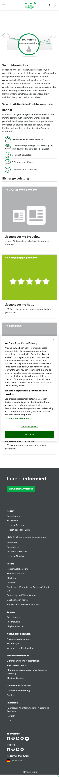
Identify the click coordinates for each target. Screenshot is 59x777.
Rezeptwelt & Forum (17, 568)
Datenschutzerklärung (18, 690)
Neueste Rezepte (16, 525)
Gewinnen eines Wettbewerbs (27, 139)
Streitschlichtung (15, 678)
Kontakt (11, 716)
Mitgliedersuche (15, 626)
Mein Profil (26, 537)
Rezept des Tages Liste (18, 529)
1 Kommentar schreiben (24, 169)
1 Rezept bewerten (22, 155)
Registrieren (13, 547)
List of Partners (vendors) (17, 418)
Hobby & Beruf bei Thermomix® (23, 604)
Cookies (11, 695)
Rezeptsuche (13, 516)
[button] (3, 5)
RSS (9, 720)
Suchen (11, 612)
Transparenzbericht (17, 665)
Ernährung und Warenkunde (21, 595)
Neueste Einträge (16, 556)
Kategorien (12, 520)
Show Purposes (29, 426)
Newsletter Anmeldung (21, 488)
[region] (29, 388)
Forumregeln (13, 643)
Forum (10, 563)
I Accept (29, 434)
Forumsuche (13, 621)
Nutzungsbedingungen (18, 639)
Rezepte (11, 582)
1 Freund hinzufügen (22, 162)
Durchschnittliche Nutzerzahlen (23, 660)
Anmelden (12, 542)
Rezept (10, 510)
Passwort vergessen (17, 551)
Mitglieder (12, 578)
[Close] (53, 339)
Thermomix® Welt (16, 573)
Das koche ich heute (17, 600)
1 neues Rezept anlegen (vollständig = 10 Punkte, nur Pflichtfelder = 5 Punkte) (32, 147)
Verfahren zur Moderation (20, 648)
